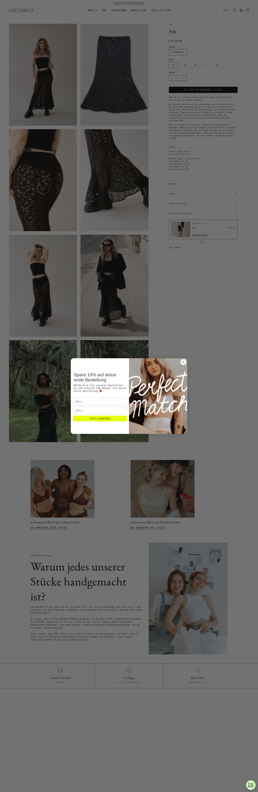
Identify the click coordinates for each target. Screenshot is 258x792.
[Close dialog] (183, 362)
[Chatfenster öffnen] (251, 785)
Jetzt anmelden (99, 418)
